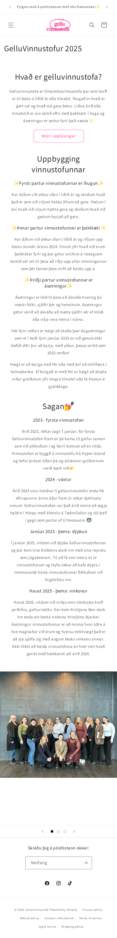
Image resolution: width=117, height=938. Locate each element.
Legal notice (47, 926)
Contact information (59, 918)
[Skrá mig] (86, 863)
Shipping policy (72, 926)
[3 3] (65, 831)
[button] (11, 25)
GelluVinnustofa (37, 910)
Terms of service (90, 918)
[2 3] (58, 831)
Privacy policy (92, 910)
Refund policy (29, 918)
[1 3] (52, 831)
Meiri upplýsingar (59, 135)
